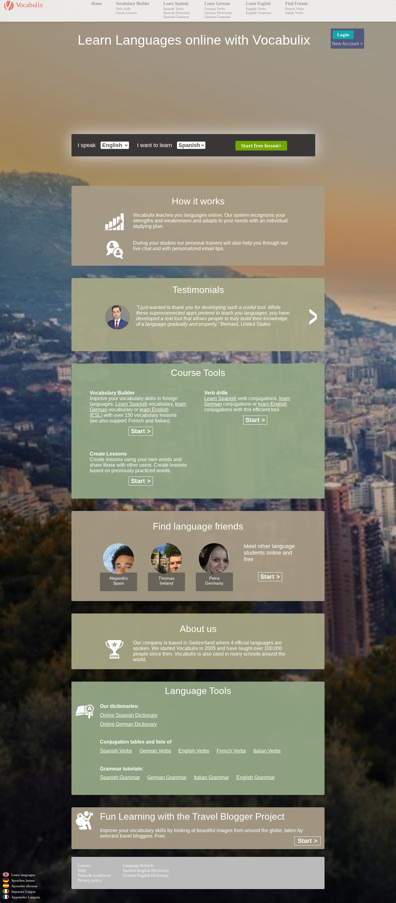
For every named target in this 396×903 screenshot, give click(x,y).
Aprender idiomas (24, 886)
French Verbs (294, 9)
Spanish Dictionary (177, 13)
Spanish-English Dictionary (146, 870)
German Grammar (217, 17)
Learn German (217, 4)
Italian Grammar (211, 777)
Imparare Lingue (23, 891)
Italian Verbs (294, 13)
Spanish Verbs (173, 9)
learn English (272, 404)
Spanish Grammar (176, 17)
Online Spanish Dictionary (128, 715)
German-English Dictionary (146, 875)
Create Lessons (126, 13)
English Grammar (258, 13)
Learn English (258, 4)
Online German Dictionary (128, 724)
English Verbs (256, 9)
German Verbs (214, 9)
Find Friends (296, 4)
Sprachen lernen (23, 880)
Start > (141, 431)
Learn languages (23, 875)
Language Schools (138, 865)
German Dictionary (218, 13)
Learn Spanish (175, 4)
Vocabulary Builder (132, 4)
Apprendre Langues (25, 897)
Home (96, 4)
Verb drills (123, 9)
